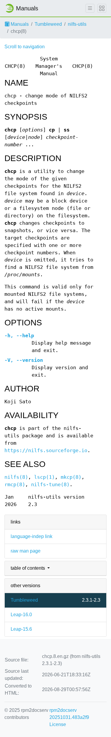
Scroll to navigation (24, 46)
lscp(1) (44, 477)
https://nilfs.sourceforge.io (45, 450)
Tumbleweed (48, 24)
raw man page (26, 550)
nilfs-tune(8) (50, 484)
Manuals (19, 24)
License (57, 724)
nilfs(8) (16, 477)
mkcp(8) (71, 477)
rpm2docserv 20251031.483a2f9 (69, 714)
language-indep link (31, 536)
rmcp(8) (14, 484)
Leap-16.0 (21, 614)
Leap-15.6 (21, 629)
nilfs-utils (77, 24)
